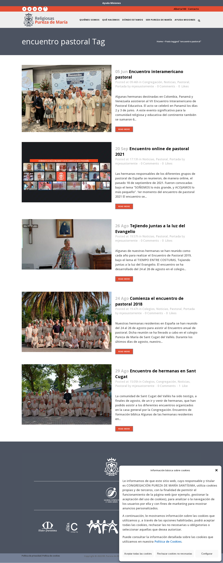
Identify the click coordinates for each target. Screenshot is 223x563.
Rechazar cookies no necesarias (174, 553)
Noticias (170, 82)
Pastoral (183, 82)
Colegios (148, 309)
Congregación (152, 82)
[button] (216, 470)
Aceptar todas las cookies (138, 553)
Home (160, 41)
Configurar (206, 553)
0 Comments (166, 86)
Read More (124, 129)
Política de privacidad (31, 555)
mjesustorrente (143, 86)
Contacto (193, 8)
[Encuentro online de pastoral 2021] (67, 172)
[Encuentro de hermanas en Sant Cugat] (67, 394)
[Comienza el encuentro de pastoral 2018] (67, 322)
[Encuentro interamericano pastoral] (67, 98)
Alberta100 (180, 8)
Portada (121, 86)
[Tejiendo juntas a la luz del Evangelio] (67, 244)
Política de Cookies (168, 541)
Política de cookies (51, 555)
